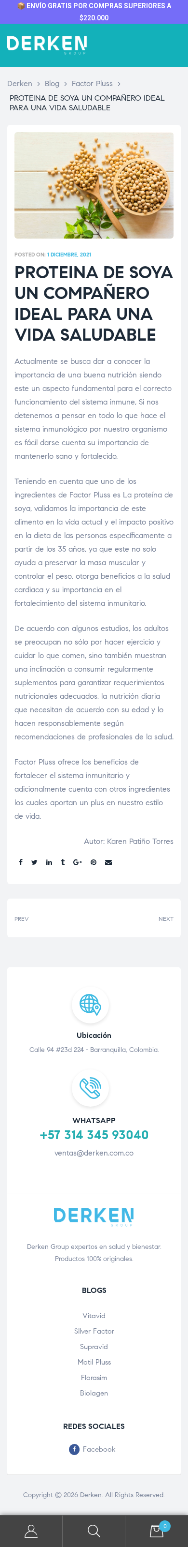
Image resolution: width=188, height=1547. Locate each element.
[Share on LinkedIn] (49, 863)
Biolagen (94, 1393)
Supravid (94, 1346)
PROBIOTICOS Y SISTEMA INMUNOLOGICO (136, 917)
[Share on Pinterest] (93, 863)
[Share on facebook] (20, 863)
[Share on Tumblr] (62, 863)
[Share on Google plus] (77, 863)
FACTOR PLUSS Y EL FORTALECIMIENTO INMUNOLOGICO (51, 917)
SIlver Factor (94, 1331)
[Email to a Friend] (108, 863)
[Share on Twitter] (34, 863)
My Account (31, 1531)
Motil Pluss (94, 1362)
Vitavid (94, 1315)
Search (94, 1531)
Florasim (94, 1377)
